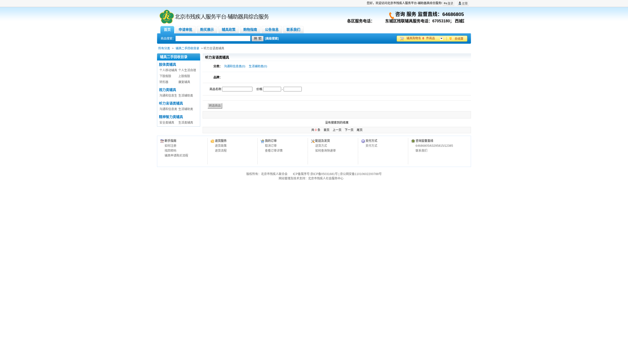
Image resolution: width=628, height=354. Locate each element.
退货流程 (221, 150)
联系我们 (421, 150)
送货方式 (321, 146)
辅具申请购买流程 (176, 155)
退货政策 (221, 146)
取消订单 (271, 146)
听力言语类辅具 (171, 103)
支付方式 (371, 146)
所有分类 (164, 48)
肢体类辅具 (167, 64)
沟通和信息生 (168, 95)
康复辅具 (184, 82)
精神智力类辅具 (171, 117)
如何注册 (170, 146)
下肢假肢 (165, 76)
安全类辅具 (166, 122)
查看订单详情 (274, 150)
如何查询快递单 (325, 150)
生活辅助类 (185, 95)
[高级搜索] (272, 38)
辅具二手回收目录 (187, 48)
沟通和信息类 (168, 109)
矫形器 (163, 82)
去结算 (459, 39)
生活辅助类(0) (258, 66)
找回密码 (170, 150)
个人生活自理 (187, 70)
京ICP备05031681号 (324, 174)
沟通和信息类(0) (234, 66)
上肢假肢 (184, 76)
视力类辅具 (167, 90)
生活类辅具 (185, 122)
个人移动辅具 (168, 70)
